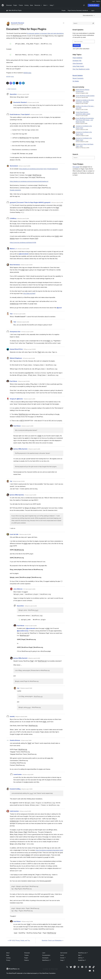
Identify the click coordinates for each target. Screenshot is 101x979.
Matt (80, 955)
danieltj (12, 716)
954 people (76, 167)
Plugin (46, 36)
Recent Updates (78, 75)
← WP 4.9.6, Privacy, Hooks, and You (19, 940)
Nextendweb (14, 166)
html (29, 373)
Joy (11, 481)
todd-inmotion (14, 811)
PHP (36, 238)
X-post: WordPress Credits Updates (85, 95)
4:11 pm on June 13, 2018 (30, 495)
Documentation (46, 955)
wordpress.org (14, 304)
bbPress (81, 957)
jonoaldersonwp (22, 631)
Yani (11, 314)
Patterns (26, 960)
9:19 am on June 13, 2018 (36, 114)
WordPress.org (17, 36)
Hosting (8, 957)
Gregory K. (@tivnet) (16, 399)
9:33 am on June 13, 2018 (57, 202)
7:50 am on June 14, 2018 (25, 534)
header (57, 236)
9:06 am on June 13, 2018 (17, 24)
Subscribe (76, 45)
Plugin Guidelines (77, 58)
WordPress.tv (46, 960)
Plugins (26, 957)
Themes (26, 955)
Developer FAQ (77, 60)
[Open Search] (84, 5)
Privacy (8, 960)
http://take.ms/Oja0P (29, 293)
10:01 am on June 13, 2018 (19, 313)
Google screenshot (15, 190)
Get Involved (63, 952)
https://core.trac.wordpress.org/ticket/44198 (23, 242)
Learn (43, 952)
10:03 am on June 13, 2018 (23, 322)
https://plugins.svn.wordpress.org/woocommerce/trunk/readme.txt (29, 181)
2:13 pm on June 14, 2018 (31, 625)
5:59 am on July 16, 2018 (25, 811)
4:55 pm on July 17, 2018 (27, 921)
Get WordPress (93, 5)
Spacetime (13, 94)
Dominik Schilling (15, 789)
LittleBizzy (13, 218)
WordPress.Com (24, 138)
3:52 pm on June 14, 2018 (34, 658)
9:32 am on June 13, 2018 (24, 166)
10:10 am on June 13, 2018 (27, 331)
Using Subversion (78, 63)
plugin (30, 175)
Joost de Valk (14, 534)
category (27, 855)
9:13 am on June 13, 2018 (33, 102)
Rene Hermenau (15, 264)
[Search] (93, 23)
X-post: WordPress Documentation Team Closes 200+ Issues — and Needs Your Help (85, 120)
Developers (45, 957)
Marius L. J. (13, 248)
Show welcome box (88, 15)
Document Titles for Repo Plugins (26, 29)
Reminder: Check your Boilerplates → (52, 940)
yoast (59, 307)
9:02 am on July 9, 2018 (27, 774)
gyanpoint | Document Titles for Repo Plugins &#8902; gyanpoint (30, 202)
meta (60, 205)
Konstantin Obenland (17, 23)
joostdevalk (30, 628)
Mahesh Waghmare (16, 358)
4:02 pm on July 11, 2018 (26, 789)
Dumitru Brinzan (15, 740)
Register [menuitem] (98, 1)
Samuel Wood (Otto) (16, 349)
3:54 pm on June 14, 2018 (34, 449)
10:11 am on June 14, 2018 (29, 589)
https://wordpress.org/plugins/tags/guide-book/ (49, 850)
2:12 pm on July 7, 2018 (26, 740)
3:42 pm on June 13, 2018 (18, 481)
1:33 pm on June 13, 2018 (29, 399)
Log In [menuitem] (93, 1)
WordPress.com (83, 952)
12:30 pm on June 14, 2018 (31, 606)
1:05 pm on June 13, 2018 (24, 381)
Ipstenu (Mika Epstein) (20, 449)
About (7, 952)
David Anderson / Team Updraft (20, 114)
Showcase (27, 952)
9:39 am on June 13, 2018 (23, 218)
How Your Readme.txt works (81, 69)
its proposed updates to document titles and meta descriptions (45, 33)
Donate (62, 957)
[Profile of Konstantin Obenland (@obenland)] (8, 24)
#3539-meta (27, 72)
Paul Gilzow (13, 381)
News (7, 955)
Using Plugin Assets (78, 66)
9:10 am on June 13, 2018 (23, 94)
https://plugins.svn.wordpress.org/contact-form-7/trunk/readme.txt (38, 169)
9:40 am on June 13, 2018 (23, 248)
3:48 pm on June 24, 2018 (21, 716)
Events (62, 955)
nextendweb (23, 254)
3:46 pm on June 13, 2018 (27, 426)
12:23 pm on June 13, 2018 (30, 349)
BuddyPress (82, 960)
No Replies (76, 81)
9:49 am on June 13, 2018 (26, 264)
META (22, 420)
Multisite (12, 238)
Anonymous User (15, 331)
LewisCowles (17, 774)
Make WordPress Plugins (15, 10)
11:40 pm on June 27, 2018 (26, 688)
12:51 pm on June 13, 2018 (29, 358)
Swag (62, 960)
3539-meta (10, 76)
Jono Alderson (17, 589)
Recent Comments (78, 78)
